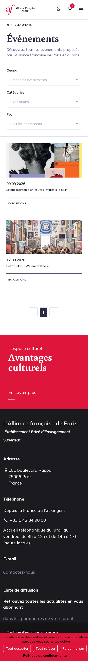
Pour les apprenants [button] (26, 124)
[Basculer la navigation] (81, 11)
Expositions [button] (19, 102)
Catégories (15, 92)
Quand (12, 70)
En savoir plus (22, 392)
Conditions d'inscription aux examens (32, 632)
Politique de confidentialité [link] (45, 655)
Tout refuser (45, 648)
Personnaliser (73, 648)
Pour (10, 114)
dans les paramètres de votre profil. (38, 618)
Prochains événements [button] (28, 80)
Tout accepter (17, 648)
